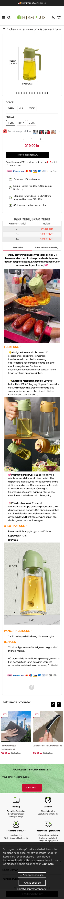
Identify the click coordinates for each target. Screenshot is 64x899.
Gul (21, 108)
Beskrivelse (18, 247)
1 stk (10, 123)
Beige (32, 108)
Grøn (11, 108)
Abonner (32, 787)
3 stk (31, 123)
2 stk (21, 123)
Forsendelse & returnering (46, 247)
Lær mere (48, 864)
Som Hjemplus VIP (15, 162)
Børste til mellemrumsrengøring (47, 746)
